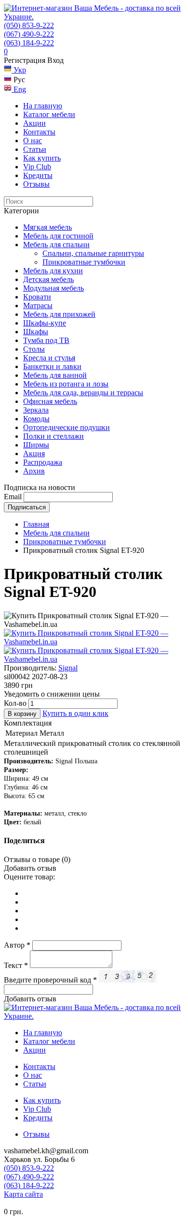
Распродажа (42, 462)
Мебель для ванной (55, 375)
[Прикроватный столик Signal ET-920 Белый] (94, 642)
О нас (32, 140)
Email (13, 496)
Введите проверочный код (50, 980)
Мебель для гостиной (58, 236)
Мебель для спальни (56, 244)
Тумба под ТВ (46, 340)
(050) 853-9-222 (29, 25)
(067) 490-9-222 (29, 34)
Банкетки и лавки (52, 366)
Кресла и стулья (49, 358)
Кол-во (15, 703)
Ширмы (36, 445)
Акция (34, 453)
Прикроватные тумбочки (83, 262)
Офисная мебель (50, 401)
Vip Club (37, 167)
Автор (17, 945)
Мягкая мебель (47, 227)
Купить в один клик (75, 713)
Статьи (34, 149)
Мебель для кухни (53, 271)
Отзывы (36, 184)
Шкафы (35, 331)
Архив (34, 471)
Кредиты (38, 175)
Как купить (42, 158)
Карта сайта (23, 1194)
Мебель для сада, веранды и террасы (83, 392)
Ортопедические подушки (66, 427)
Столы (34, 349)
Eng (19, 89)
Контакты (39, 132)
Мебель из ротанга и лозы (65, 384)
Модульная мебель (53, 288)
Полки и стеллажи (53, 436)
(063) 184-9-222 (29, 43)
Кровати (37, 297)
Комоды (36, 419)
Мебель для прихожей (59, 314)
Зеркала (36, 410)
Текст (16, 965)
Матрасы (38, 305)
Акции (34, 123)
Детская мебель (48, 279)
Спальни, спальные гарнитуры (93, 253)
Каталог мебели (49, 114)
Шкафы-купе (44, 323)
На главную (42, 106)
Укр (19, 70)
